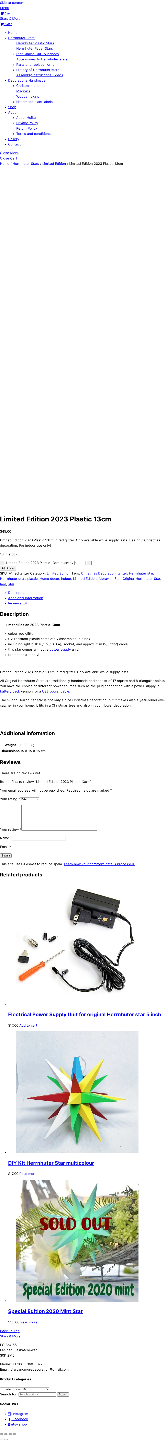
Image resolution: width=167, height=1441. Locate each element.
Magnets (23, 91)
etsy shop (18, 1424)
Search (63, 1394)
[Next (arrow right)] (6, 1439)
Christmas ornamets (32, 86)
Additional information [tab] (25, 598)
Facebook (19, 1419)
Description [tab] (17, 593)
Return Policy (26, 128)
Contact (14, 144)
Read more (27, 1174)
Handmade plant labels (34, 102)
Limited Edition (54, 164)
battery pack (10, 691)
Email (5, 847)
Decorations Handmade (27, 80)
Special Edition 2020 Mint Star (45, 1311)
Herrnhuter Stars (21, 38)
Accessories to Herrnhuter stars (41, 59)
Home (13, 33)
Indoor (66, 579)
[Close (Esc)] (14, 1434)
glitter (122, 573)
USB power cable (55, 691)
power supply (60, 649)
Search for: (9, 1394)
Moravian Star (110, 579)
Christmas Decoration (98, 573)
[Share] (10, 1434)
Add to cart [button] (28, 1025)
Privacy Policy (27, 123)
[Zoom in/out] (1, 1434)
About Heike (26, 118)
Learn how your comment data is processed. (99, 864)
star (11, 584)
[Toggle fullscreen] (6, 1434)
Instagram (19, 1414)
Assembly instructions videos (39, 75)
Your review (10, 829)
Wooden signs (27, 96)
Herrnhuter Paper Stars (34, 48)
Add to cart (8, 568)
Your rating (10, 799)
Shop (12, 107)
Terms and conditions (33, 134)
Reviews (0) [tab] (17, 603)
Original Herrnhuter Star (141, 579)
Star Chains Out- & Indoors (37, 54)
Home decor (49, 579)
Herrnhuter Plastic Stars (35, 43)
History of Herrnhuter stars (37, 70)
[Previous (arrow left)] (1, 1439)
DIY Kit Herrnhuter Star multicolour (51, 1163)
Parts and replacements (35, 64)
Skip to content (12, 3)
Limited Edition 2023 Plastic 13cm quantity (39, 563)
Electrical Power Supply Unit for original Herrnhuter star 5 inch (84, 1014)
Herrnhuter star (141, 573)
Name (6, 838)
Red (3, 584)
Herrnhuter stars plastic (19, 579)
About (13, 112)
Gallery (13, 139)
